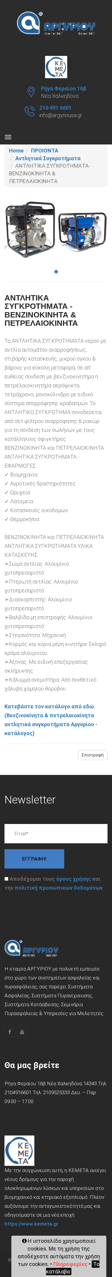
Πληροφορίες (70, 1264)
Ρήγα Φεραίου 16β (63, 88)
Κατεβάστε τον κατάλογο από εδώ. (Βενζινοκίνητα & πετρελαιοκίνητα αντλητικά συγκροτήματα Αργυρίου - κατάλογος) (50, 719)
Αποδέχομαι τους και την (53, 883)
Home (16, 150)
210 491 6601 (55, 108)
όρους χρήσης (73, 879)
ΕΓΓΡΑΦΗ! (34, 859)
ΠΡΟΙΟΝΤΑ (44, 150)
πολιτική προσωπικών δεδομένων (59, 888)
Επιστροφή (93, 755)
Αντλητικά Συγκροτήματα (48, 158)
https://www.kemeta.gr (31, 1224)
